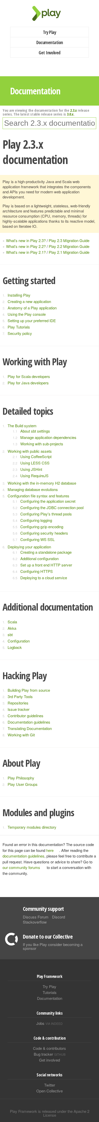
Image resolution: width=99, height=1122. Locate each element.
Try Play (49, 32)
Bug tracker (49, 1054)
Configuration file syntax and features (38, 495)
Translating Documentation (30, 728)
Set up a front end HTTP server (46, 565)
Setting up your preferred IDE (32, 320)
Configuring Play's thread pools (46, 513)
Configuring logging (36, 520)
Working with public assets (30, 451)
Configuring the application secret (47, 501)
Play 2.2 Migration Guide (69, 246)
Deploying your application (29, 546)
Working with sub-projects (41, 443)
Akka (12, 628)
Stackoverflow (35, 922)
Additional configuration (39, 558)
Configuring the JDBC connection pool (52, 507)
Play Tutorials (19, 327)
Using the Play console (27, 314)
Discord (58, 916)
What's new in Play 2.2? (26, 246)
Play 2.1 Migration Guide (69, 252)
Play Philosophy (21, 777)
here (50, 850)
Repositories (18, 702)
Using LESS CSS (35, 462)
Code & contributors (49, 1048)
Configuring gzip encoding (41, 526)
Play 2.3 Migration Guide (69, 240)
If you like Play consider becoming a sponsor (52, 946)
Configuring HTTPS (36, 571)
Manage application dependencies (48, 437)
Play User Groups (23, 784)
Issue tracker (18, 709)
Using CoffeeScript (36, 456)
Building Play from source (29, 690)
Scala (12, 621)
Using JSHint (31, 469)
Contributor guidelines (25, 715)
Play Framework (49, 13)
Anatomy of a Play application (32, 307)
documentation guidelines (23, 856)
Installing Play (19, 295)
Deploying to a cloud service (43, 577)
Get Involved (49, 52)
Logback (15, 647)
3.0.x (70, 114)
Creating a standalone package (46, 552)
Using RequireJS (34, 475)
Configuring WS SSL (37, 539)
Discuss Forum (35, 916)
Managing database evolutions (33, 489)
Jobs (49, 1023)
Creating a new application (29, 301)
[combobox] (49, 123)
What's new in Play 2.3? (26, 240)
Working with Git (21, 734)
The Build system (22, 425)
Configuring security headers (44, 533)
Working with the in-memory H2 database (42, 483)
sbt (10, 634)
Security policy (20, 333)
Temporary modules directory (32, 827)
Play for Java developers (28, 382)
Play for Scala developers (29, 376)
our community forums (21, 867)
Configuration (19, 641)
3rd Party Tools (20, 696)
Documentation (49, 42)
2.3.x (73, 110)
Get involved (49, 1060)
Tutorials (50, 992)
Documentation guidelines (29, 722)
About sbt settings (35, 431)
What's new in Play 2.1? (26, 252)
